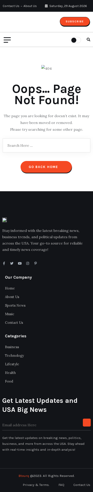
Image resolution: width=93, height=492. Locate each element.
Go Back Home (44, 167)
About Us (30, 6)
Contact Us (11, 6)
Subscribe (75, 21)
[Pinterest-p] (35, 263)
